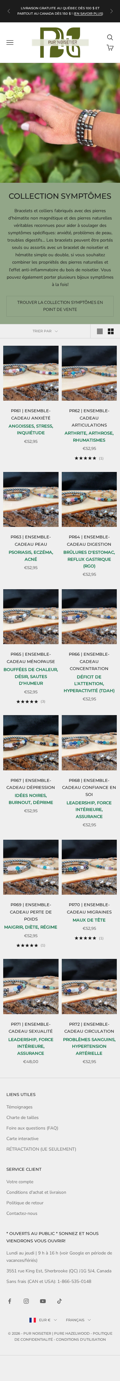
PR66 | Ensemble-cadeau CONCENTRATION (89, 661)
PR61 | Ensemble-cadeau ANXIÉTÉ (31, 414)
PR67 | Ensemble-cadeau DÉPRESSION (30, 784)
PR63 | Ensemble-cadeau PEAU (31, 540)
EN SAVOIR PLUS (88, 14)
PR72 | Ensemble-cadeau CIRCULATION (89, 1028)
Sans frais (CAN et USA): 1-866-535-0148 (48, 1281)
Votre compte (19, 1182)
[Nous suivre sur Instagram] (26, 1301)
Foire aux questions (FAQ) (32, 1128)
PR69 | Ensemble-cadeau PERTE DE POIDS (31, 912)
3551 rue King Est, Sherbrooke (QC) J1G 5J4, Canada (58, 1271)
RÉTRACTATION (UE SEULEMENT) (41, 1149)
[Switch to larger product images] (100, 331)
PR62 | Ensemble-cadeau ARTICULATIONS (89, 418)
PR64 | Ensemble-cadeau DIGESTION (89, 540)
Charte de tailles (22, 1118)
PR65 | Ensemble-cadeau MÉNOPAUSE (31, 658)
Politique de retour (25, 1203)
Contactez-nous (21, 1213)
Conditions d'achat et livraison (36, 1192)
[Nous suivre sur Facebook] (9, 1301)
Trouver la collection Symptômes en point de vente (60, 306)
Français (75, 1320)
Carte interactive (22, 1139)
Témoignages (19, 1107)
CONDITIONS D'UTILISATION (81, 1339)
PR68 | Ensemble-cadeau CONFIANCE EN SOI (89, 787)
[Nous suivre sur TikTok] (59, 1301)
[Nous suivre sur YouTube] (43, 1301)
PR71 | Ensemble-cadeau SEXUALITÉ (31, 1028)
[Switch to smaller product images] (111, 331)
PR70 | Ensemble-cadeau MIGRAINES (89, 908)
